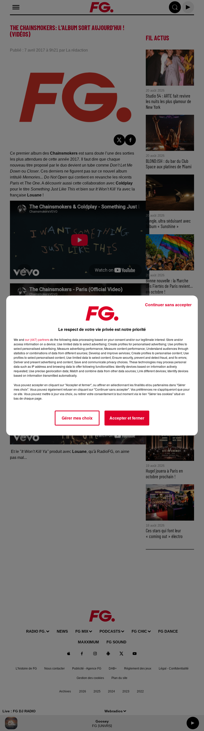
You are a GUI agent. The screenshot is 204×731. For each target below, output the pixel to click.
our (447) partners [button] (37, 339)
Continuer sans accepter (168, 304)
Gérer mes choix (77, 418)
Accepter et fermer (126, 418)
